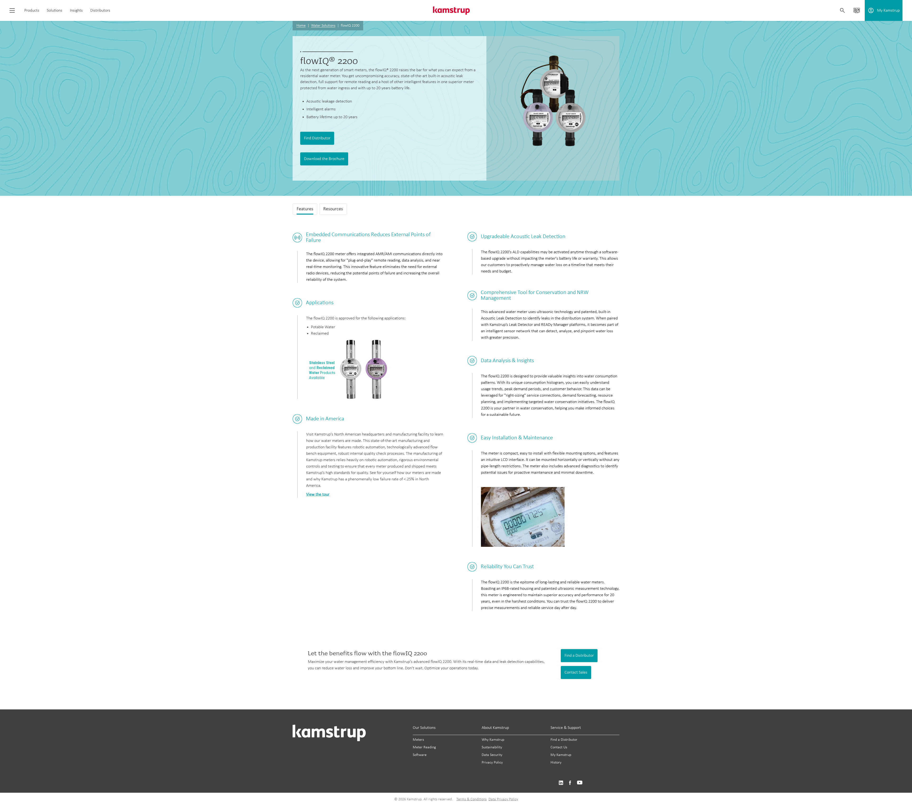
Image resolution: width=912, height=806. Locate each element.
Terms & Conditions (471, 799)
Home (301, 26)
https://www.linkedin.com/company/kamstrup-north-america (561, 783)
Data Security (492, 755)
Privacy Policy (492, 762)
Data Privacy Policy (503, 799)
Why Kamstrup (493, 740)
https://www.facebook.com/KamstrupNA (570, 783)
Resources (333, 209)
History (556, 762)
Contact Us (559, 747)
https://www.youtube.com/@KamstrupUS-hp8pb (580, 783)
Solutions (54, 10)
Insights (76, 10)
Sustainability (492, 747)
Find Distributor (317, 138)
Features (305, 209)
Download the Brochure (324, 159)
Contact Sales (576, 672)
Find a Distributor (579, 655)
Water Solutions (323, 26)
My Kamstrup (561, 755)
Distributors (100, 10)
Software (420, 755)
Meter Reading (424, 747)
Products (31, 10)
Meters (418, 740)
